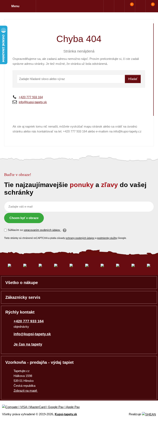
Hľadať (132, 79)
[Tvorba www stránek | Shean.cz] (149, 414)
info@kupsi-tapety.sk (33, 102)
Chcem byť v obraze (23, 218)
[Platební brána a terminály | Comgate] (44, 407)
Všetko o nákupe (21, 283)
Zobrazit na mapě (26, 390)
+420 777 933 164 (31, 97)
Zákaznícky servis (22, 297)
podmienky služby (107, 238)
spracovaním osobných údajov (42, 230)
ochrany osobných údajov (80, 238)
